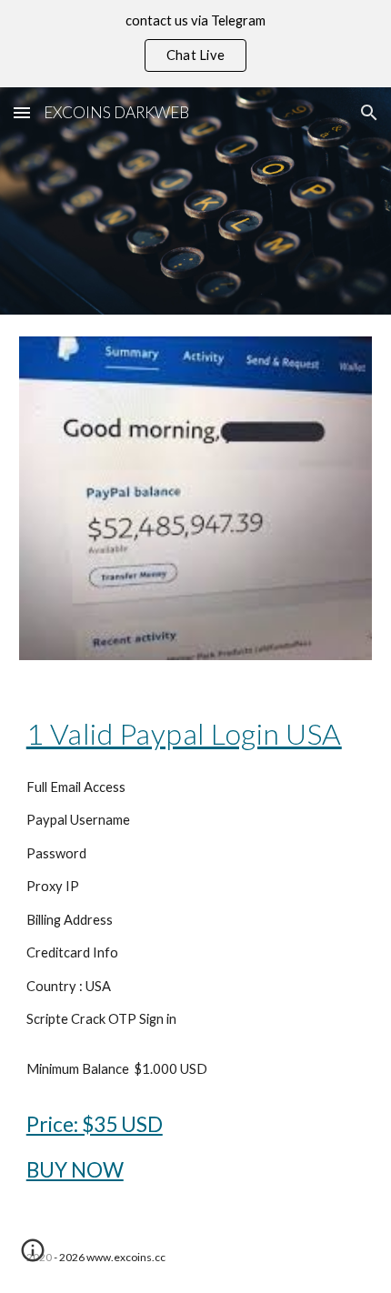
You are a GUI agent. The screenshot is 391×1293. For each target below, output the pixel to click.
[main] (196, 734)
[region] (195, 43)
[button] (22, 112)
